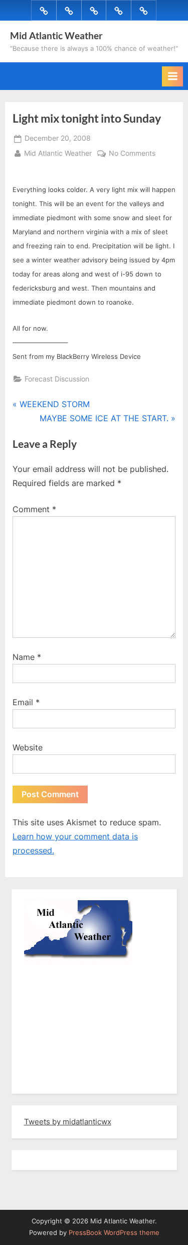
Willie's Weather (65, 1079)
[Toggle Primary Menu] (172, 76)
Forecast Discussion (57, 379)
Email (26, 702)
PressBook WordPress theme (114, 1232)
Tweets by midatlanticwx (67, 1121)
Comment (34, 509)
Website (28, 747)
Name (27, 657)
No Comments (132, 154)
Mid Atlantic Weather (56, 35)
